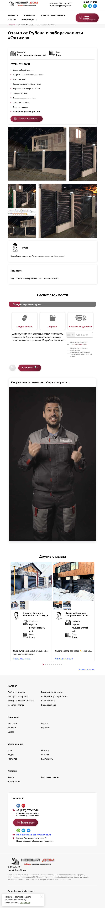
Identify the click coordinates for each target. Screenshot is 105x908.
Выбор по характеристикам (54, 696)
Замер (11, 732)
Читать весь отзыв (21, 659)
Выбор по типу (48, 701)
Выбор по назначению (51, 692)
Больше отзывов (86, 669)
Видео (11, 755)
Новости (45, 750)
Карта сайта (47, 759)
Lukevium (29, 891)
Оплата (44, 723)
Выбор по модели (16, 692)
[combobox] (70, 334)
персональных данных (78, 344)
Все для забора (48, 705)
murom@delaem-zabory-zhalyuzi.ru (33, 835)
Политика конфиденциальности (23, 895)
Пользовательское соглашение (23, 898)
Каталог (11, 16)
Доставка (12, 723)
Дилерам (12, 728)
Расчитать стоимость (29, 119)
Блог (10, 750)
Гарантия (45, 728)
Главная (11, 25)
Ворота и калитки (16, 705)
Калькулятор (29, 16)
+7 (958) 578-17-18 (90, 2)
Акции (11, 777)
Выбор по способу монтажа (21, 701)
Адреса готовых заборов (53, 16)
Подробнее (25, 903)
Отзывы (12, 20)
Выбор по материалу (18, 696)
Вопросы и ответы (50, 777)
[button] (43, 664)
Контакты (12, 759)
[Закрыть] (41, 896)
